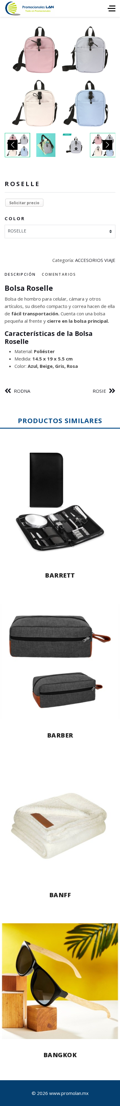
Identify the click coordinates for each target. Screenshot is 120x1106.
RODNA (22, 391)
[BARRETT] (60, 502)
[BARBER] (60, 661)
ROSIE (99, 391)
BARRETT (60, 575)
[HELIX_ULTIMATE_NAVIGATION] (111, 8)
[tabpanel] (60, 327)
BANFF (60, 895)
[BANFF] (60, 821)
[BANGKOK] (60, 981)
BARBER (60, 735)
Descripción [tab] (20, 274)
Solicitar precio (24, 202)
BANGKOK (60, 1055)
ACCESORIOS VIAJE (95, 260)
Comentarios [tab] (59, 274)
